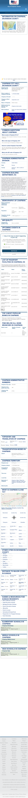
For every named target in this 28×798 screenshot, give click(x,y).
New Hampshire (14, 759)
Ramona (20, 546)
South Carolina (24, 748)
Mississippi (14, 750)
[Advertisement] (14, 56)
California (4, 748)
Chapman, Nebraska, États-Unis (19, 481)
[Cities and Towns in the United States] (14, 2)
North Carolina (14, 767)
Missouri (14, 752)
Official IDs (5, 608)
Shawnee (3, 582)
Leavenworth (21, 585)
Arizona (4, 744)
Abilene (3, 508)
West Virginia (24, 772)
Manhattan (21, 582)
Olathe (2, 579)
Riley (20, 543)
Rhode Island (24, 746)
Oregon (24, 740)
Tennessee (24, 752)
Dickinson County (13, 12)
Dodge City (21, 589)
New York (14, 765)
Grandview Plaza (13, 529)
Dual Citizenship (7, 615)
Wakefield (3, 533)
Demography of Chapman (13, 200)
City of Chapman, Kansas (14, 6)
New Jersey (14, 761)
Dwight (2, 546)
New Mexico (14, 763)
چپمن (6, 441)
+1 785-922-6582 (15, 93)
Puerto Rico (24, 744)
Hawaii (4, 763)
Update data (12, 794)
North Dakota (14, 768)
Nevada (14, 757)
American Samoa (4, 742)
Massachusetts (14, 744)
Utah (24, 764)
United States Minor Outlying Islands (24, 761)
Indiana (4, 769)
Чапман (7, 445)
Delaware (4, 755)
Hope (11, 536)
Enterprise (14, 507)
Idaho (4, 765)
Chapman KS (20, 12)
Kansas (6, 12)
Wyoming (24, 776)
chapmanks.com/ (20, 32)
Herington (21, 539)
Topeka (11, 579)
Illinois (4, 767)
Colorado (4, 750)
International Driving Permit (9, 612)
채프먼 (24, 441)
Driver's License (6, 610)
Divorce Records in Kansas (9, 606)
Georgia (4, 759)
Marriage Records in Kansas (9, 604)
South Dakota (24, 750)
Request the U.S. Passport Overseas (11, 614)
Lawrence (21, 578)
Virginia (24, 768)
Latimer (20, 533)
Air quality (7, 220)
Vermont (24, 766)
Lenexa (11, 582)
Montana (14, 753)
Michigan (14, 746)
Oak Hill (11, 546)
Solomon (3, 536)
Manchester (5, 512)
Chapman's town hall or (16, 195)
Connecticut (4, 754)
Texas (24, 753)
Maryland (14, 742)
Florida (4, 757)
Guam (4, 761)
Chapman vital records (16, 106)
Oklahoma (24, 738)
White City (3, 539)
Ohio (14, 774)
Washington (24, 770)
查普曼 (15, 445)
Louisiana (14, 738)
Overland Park (13, 575)
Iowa (4, 770)
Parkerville (3, 542)
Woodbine (9, 508)
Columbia (4, 752)
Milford (20, 530)
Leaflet (9, 505)
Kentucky (4, 774)
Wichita (2, 576)
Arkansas (4, 746)
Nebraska (14, 755)
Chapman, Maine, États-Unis (18, 480)
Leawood (3, 589)
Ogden (20, 536)
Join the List (14, 250)
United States (14, 162)
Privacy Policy (18, 794)
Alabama (4, 739)
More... (2, 309)
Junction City (20, 507)
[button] (3, 495)
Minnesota (14, 748)
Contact (7, 796)
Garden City (12, 589)
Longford (12, 539)
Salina (2, 586)
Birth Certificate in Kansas (9, 600)
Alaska (4, 740)
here (14, 80)
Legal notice (5, 794)
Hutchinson (12, 585)
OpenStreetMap (19, 505)
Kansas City (21, 575)
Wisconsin (24, 774)
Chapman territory (11, 461)
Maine (14, 740)
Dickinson (14, 167)
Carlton (11, 543)
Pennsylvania (24, 742)
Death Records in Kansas (9, 602)
